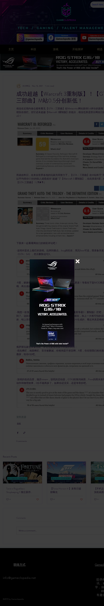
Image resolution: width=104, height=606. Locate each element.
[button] (78, 261)
